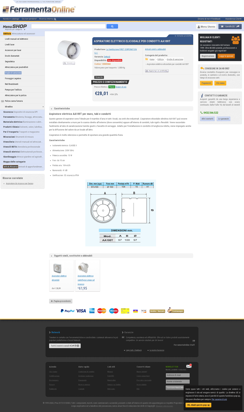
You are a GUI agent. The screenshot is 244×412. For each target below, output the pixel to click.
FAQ (138, 389)
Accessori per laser (13, 50)
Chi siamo (53, 372)
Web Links (111, 389)
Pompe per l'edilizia (13, 90)
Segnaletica (10, 61)
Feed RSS (110, 376)
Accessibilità (141, 385)
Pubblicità (53, 389)
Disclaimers (54, 380)
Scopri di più (121, 87)
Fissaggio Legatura (13, 78)
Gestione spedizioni (85, 376)
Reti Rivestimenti (11, 84)
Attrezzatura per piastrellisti (16, 67)
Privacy (52, 385)
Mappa (110, 372)
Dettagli (107, 57)
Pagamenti (82, 380)
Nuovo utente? (142, 372)
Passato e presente (144, 380)
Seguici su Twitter (114, 385)
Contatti (81, 389)
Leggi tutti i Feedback (134, 350)
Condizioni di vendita (86, 372)
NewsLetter (111, 380)
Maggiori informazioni (164, 406)
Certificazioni (54, 376)
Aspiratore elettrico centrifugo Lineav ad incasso (86, 280)
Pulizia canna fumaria (14, 101)
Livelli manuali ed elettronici (16, 39)
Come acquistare (143, 376)
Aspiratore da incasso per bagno (19, 183)
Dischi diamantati (12, 56)
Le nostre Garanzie (157, 350)
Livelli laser (9, 44)
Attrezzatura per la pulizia (15, 95)
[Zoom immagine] (69, 64)
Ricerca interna (84, 385)
